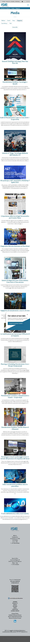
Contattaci (3, 1)
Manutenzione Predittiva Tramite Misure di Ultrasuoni (15, 428)
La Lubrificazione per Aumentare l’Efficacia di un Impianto (14, 335)
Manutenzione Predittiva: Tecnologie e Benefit (15, 83)
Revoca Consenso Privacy (15, 618)
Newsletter (12, 1)
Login (21, 1)
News (14, 20)
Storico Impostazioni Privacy (15, 616)
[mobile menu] (28, 5)
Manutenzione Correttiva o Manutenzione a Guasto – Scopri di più (15, 396)
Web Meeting (17, 1)
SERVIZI (15, 604)
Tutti (10, 23)
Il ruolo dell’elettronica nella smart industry (15, 513)
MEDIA (15, 607)
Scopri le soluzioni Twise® (15, 323)
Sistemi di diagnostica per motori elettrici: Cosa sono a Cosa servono (15, 281)
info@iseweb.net (15, 582)
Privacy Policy (15, 613)
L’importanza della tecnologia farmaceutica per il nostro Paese (15, 217)
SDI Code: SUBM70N (15, 581)
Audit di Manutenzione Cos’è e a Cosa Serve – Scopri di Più (15, 118)
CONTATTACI (15, 609)
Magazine (19, 20)
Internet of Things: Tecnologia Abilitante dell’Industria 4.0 (15, 154)
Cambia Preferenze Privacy (15, 615)
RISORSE (15, 606)
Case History (4, 23)
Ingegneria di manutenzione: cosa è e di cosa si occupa (15, 311)
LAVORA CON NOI (15, 611)
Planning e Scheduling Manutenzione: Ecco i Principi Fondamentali (15, 365)
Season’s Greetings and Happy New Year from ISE (15, 62)
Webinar (3, 20)
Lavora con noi (8, 1)
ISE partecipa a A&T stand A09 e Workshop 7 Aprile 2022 (15, 181)
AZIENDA (15, 601)
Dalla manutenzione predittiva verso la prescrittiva (15, 485)
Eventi (8, 20)
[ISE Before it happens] (5, 5)
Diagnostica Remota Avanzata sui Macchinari (14, 246)
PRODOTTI (15, 603)
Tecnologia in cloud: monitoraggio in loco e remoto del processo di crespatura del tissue (15, 458)
